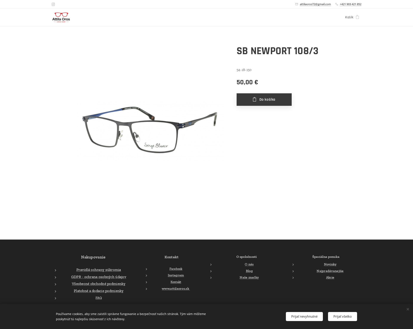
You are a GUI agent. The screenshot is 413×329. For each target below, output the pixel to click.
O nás (249, 264)
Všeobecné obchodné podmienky (99, 283)
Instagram (176, 275)
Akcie (330, 277)
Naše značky (249, 277)
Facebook (176, 269)
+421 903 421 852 (350, 4)
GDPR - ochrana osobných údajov (98, 277)
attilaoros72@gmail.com (315, 4)
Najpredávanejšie (330, 271)
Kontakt (176, 282)
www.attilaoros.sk (176, 288)
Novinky (330, 264)
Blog (249, 271)
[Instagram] (53, 4)
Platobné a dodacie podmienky (99, 291)
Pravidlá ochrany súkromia (98, 270)
